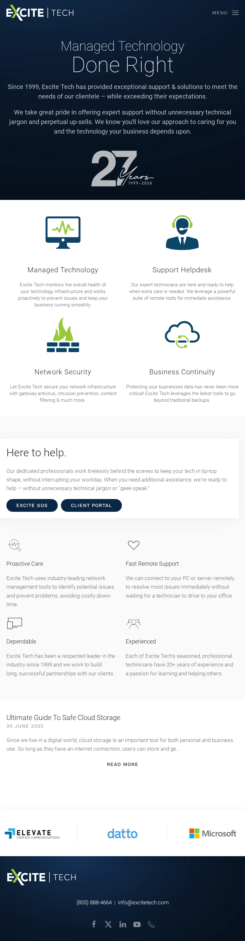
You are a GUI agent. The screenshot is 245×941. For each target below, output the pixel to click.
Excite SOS (32, 505)
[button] (225, 13)
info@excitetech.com (143, 902)
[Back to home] (39, 13)
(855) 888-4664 (94, 902)
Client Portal (91, 505)
